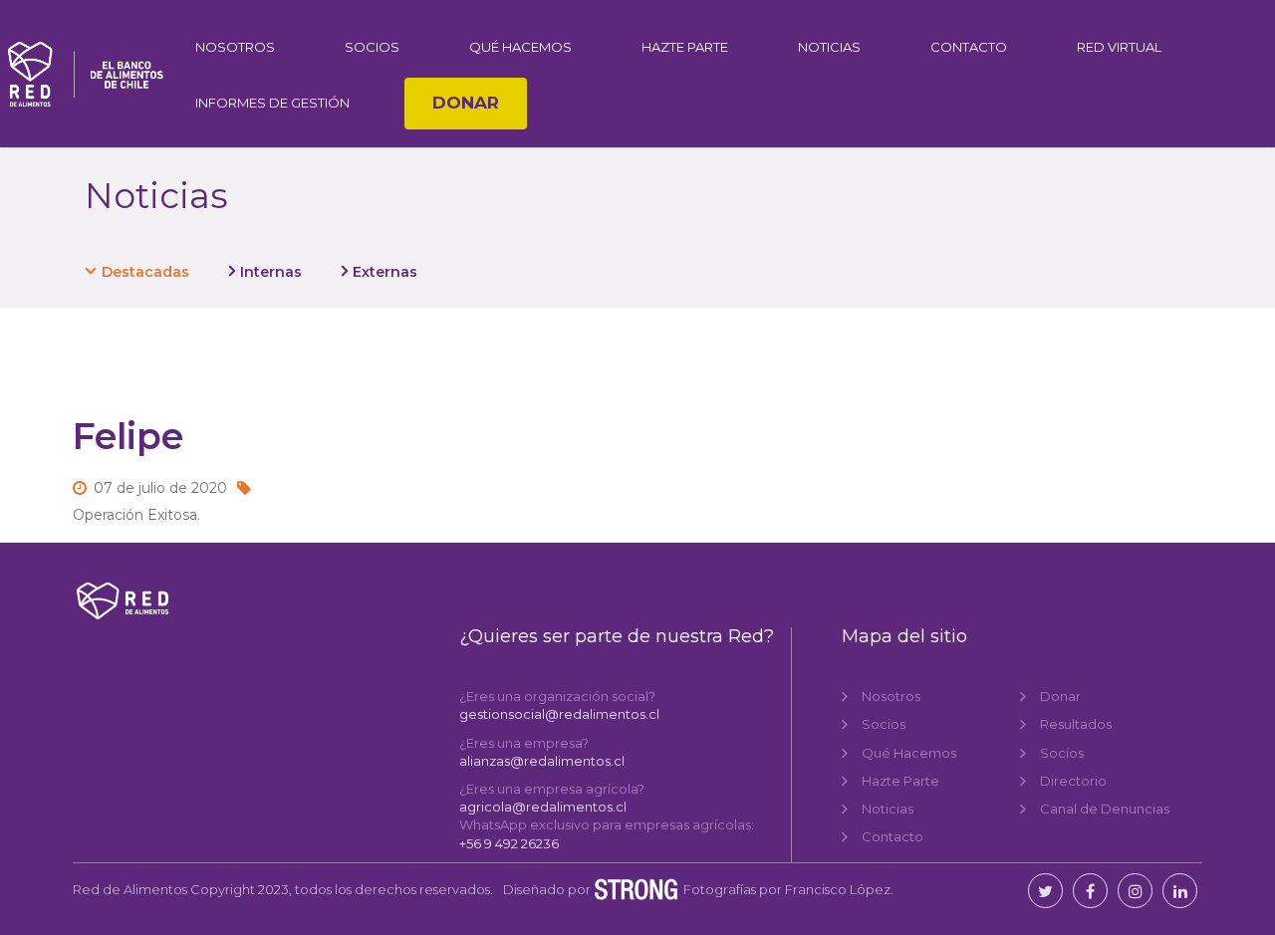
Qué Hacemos (520, 47)
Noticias (829, 47)
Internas (271, 272)
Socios (372, 47)
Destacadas (145, 272)
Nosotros (235, 47)
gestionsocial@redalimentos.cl (559, 714)
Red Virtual (1119, 47)
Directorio (1073, 781)
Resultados (1076, 724)
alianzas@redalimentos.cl (542, 761)
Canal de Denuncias (1104, 809)
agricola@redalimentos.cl (543, 807)
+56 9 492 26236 (509, 843)
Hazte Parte (684, 47)
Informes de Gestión (272, 103)
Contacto (968, 47)
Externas (385, 272)
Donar (465, 103)
